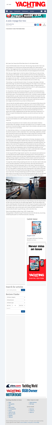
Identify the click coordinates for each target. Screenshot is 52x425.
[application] (26, 188)
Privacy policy (30, 422)
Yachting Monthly (10, 24)
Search (23, 289)
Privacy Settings (36, 422)
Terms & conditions (23, 422)
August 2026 (31, 235)
